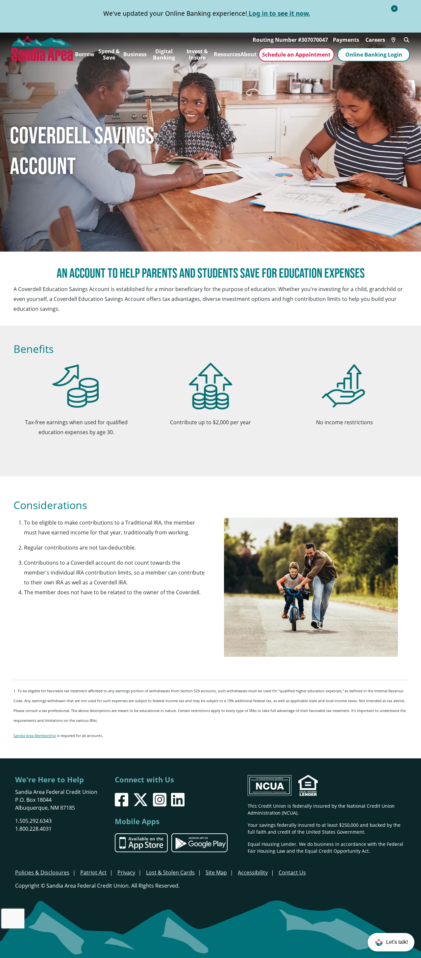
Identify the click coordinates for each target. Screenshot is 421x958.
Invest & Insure (197, 54)
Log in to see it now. (278, 13)
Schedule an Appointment (296, 54)
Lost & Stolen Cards (170, 872)
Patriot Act (93, 872)
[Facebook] (121, 799)
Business (135, 54)
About (248, 54)
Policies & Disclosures (42, 872)
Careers (375, 39)
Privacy (126, 872)
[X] (140, 799)
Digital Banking (164, 54)
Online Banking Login (373, 54)
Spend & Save (109, 54)
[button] (391, 942)
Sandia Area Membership (34, 735)
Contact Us (292, 872)
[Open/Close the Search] (406, 39)
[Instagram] (159, 799)
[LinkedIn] (178, 799)
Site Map (216, 872)
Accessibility (253, 872)
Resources (227, 54)
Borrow (84, 54)
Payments (346, 39)
